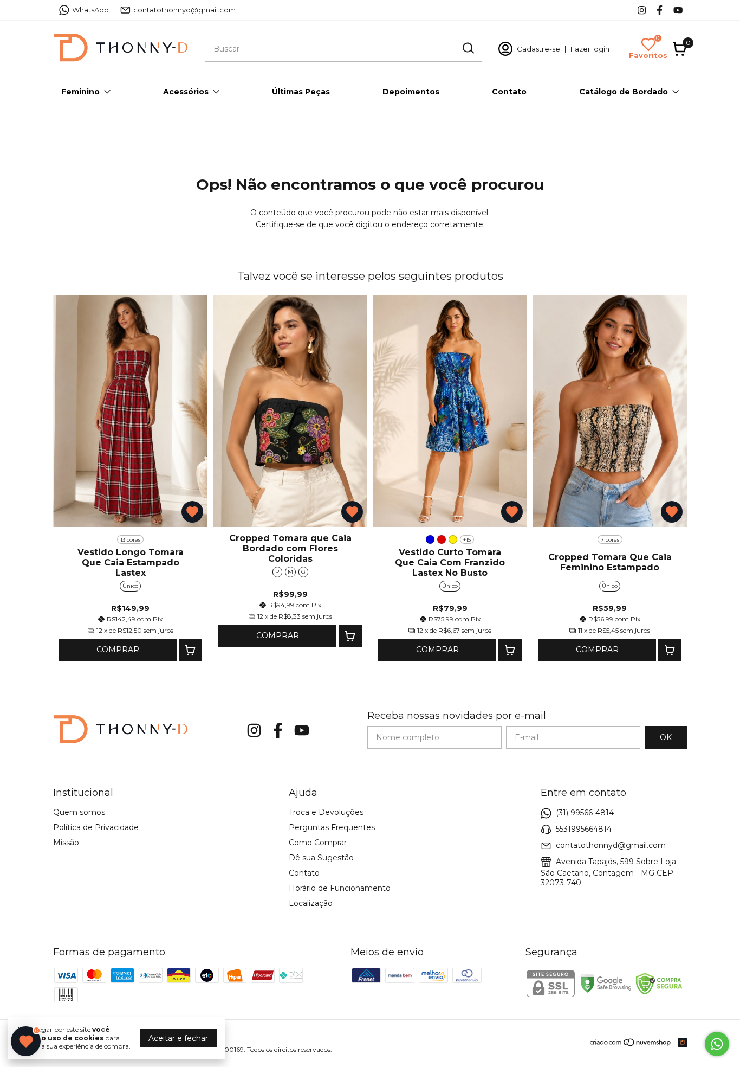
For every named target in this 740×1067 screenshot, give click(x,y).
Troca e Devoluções (326, 812)
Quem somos (79, 812)
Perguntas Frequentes (332, 827)
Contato (509, 92)
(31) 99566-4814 (585, 813)
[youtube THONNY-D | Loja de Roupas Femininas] (678, 10)
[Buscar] (467, 48)
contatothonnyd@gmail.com (184, 9)
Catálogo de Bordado (623, 92)
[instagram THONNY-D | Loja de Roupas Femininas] (642, 10)
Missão (66, 842)
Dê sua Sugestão (321, 858)
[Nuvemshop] (630, 1044)
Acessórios (186, 92)
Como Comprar (318, 842)
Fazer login (589, 48)
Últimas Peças (301, 92)
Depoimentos (410, 92)
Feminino (80, 92)
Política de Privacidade (96, 827)
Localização (311, 903)
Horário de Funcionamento (340, 888)
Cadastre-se (538, 48)
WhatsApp (90, 9)
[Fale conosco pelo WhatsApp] (717, 1044)
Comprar (117, 649)
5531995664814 (584, 829)
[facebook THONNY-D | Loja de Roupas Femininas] (659, 10)
